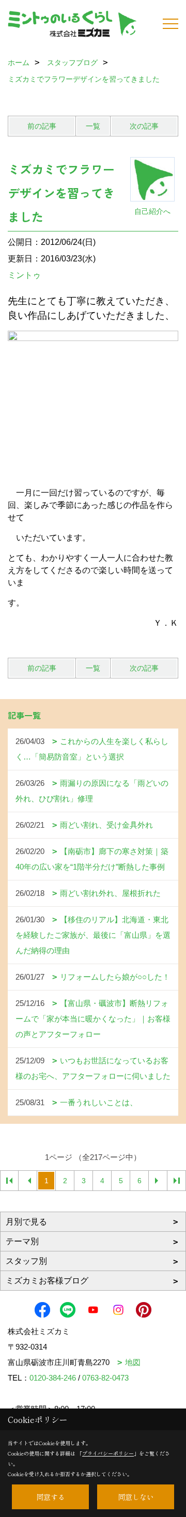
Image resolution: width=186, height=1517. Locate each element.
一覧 (93, 126)
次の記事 (144, 126)
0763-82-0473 (105, 1377)
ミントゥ (24, 275)
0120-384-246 (52, 1377)
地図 (133, 1362)
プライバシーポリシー (108, 1453)
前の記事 (41, 126)
